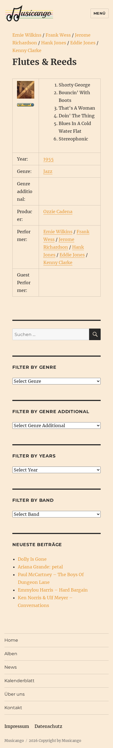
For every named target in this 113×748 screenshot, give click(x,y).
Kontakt (13, 707)
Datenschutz (48, 726)
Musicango (14, 740)
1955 (48, 159)
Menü (100, 13)
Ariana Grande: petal (40, 567)
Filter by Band (33, 500)
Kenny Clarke (26, 50)
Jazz (47, 171)
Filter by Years (33, 456)
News (10, 667)
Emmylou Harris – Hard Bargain (53, 590)
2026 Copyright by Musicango (55, 740)
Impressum (16, 726)
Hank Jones (53, 42)
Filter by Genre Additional (50, 411)
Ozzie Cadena (57, 211)
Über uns (14, 694)
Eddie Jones (82, 42)
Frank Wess (58, 35)
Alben (10, 653)
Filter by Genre (34, 367)
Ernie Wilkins (26, 35)
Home (11, 640)
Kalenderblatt (19, 680)
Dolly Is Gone (32, 559)
